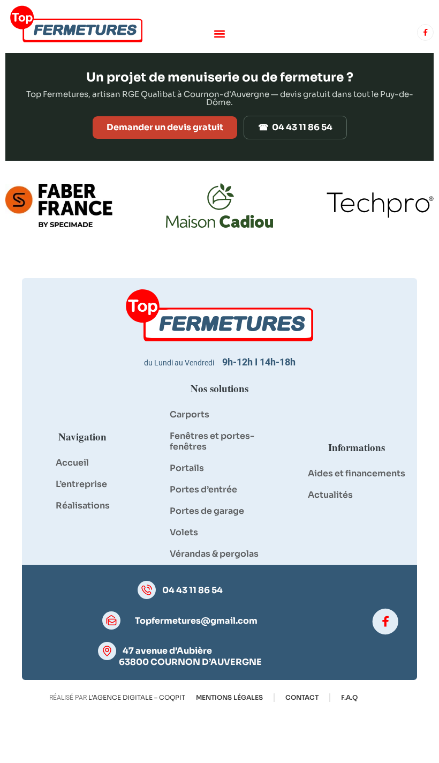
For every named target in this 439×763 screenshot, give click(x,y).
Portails (187, 468)
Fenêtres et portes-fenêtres (212, 441)
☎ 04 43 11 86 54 (295, 127)
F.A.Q (349, 697)
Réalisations (83, 505)
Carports (189, 414)
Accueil (72, 462)
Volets (184, 532)
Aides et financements (356, 473)
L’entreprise (81, 484)
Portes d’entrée (203, 489)
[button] (220, 33)
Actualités (330, 494)
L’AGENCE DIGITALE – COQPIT (136, 697)
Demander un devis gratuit (165, 127)
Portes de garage (207, 511)
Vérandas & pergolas (214, 553)
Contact (302, 697)
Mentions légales (229, 697)
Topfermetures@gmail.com (196, 621)
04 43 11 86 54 (192, 590)
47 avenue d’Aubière (167, 651)
